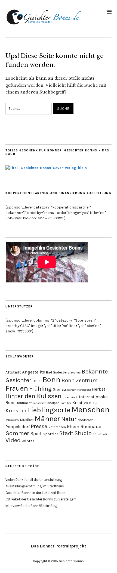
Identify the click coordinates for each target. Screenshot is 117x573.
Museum (12, 420)
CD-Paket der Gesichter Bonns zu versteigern (40, 499)
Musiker (26, 420)
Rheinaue (91, 426)
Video (12, 440)
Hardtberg (84, 389)
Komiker (66, 403)
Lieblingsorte (49, 410)
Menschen (91, 409)
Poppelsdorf (17, 426)
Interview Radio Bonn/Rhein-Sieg (31, 506)
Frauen (16, 388)
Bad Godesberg (57, 372)
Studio (83, 433)
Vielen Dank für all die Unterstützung (33, 480)
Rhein (73, 426)
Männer (47, 418)
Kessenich (39, 403)
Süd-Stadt (100, 434)
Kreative (80, 402)
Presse (39, 426)
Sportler (50, 433)
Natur (68, 419)
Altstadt (13, 372)
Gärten (71, 389)
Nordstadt (85, 420)
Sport (36, 433)
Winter (27, 440)
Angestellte (33, 372)
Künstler (16, 410)
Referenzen (57, 427)
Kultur (93, 403)
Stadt (66, 433)
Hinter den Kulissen (33, 396)
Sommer (17, 433)
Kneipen (53, 403)
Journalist (24, 403)
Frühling (40, 388)
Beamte (75, 372)
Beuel (37, 381)
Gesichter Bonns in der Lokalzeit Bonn (35, 493)
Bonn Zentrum (79, 380)
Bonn (51, 379)
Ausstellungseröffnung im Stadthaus (34, 486)
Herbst (98, 389)
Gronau (59, 389)
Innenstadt (70, 397)
